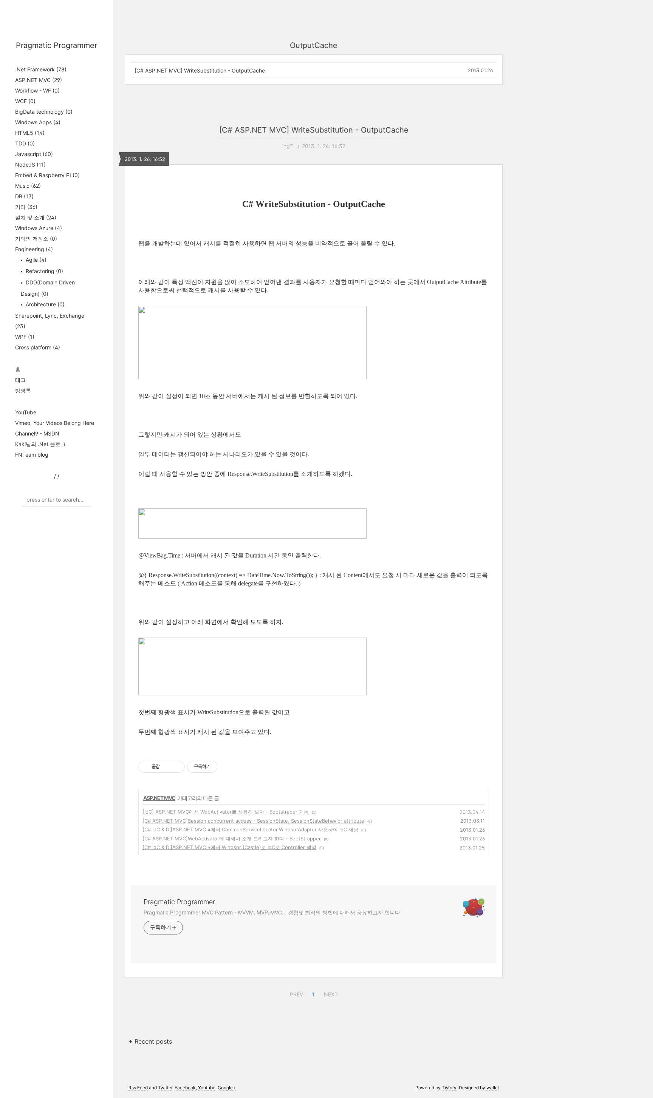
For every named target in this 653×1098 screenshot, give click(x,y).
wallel (492, 1087)
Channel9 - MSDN (37, 433)
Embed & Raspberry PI (47, 175)
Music (28, 185)
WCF (25, 101)
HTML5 (30, 133)
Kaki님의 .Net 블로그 (40, 444)
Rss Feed (138, 1087)
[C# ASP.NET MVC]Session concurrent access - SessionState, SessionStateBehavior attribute (253, 821)
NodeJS (30, 164)
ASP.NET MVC (38, 80)
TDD (25, 143)
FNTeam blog (31, 454)
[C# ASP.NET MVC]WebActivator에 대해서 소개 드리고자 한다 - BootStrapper (231, 838)
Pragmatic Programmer (56, 45)
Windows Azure (38, 228)
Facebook (185, 1087)
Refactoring (43, 271)
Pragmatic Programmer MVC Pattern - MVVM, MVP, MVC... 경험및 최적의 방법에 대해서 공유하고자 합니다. (273, 912)
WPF (24, 337)
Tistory (449, 1087)
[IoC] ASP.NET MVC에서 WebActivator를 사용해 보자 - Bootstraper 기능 (225, 812)
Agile (35, 259)
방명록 (23, 390)
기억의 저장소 (36, 238)
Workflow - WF (37, 90)
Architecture (44, 304)
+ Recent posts (150, 1041)
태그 (20, 380)
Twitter (165, 1087)
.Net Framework (41, 69)
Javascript (34, 154)
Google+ (227, 1087)
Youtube (206, 1087)
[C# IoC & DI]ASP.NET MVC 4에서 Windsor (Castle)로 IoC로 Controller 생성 (229, 847)
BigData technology (44, 111)
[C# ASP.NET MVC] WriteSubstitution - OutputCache (200, 70)
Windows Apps (37, 122)
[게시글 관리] (176, 766)
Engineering (34, 249)
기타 (26, 207)
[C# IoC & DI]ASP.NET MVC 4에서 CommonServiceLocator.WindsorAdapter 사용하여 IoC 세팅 (250, 829)
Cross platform (37, 347)
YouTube (25, 412)
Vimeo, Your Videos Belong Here (54, 423)
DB (24, 196)
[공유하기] (167, 766)
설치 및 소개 (35, 217)
